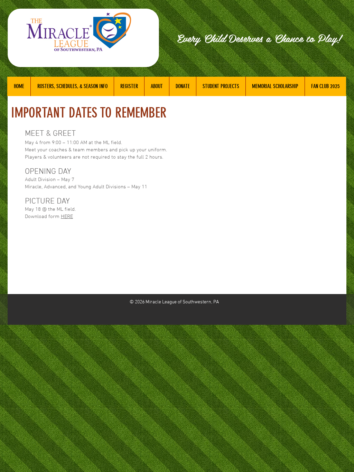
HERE (67, 217)
